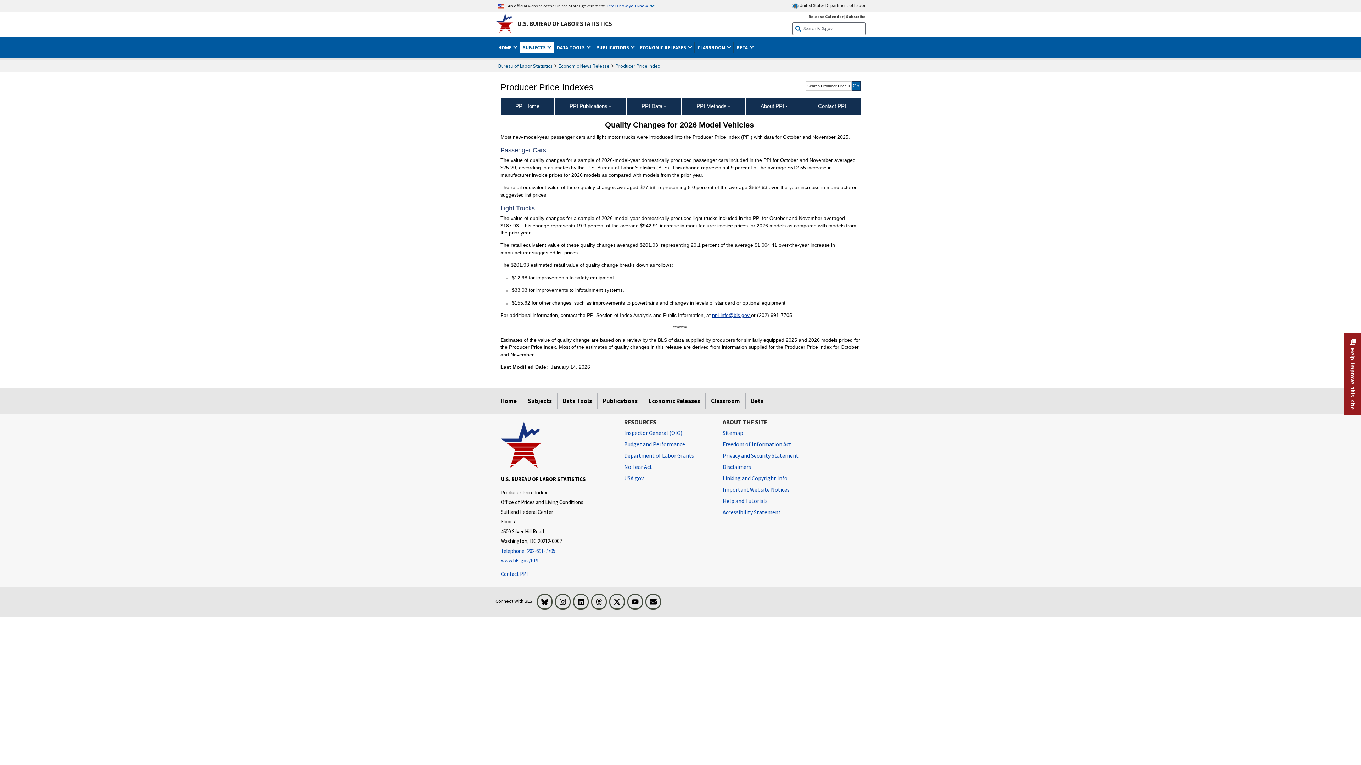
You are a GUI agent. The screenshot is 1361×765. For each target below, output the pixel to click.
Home (509, 401)
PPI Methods (711, 106)
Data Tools (577, 401)
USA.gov (634, 478)
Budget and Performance (654, 444)
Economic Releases (674, 401)
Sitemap (733, 432)
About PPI (772, 106)
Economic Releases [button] (663, 47)
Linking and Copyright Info (755, 478)
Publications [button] (613, 47)
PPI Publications (588, 106)
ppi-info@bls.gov (731, 315)
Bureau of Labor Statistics (525, 66)
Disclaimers (737, 466)
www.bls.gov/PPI (519, 560)
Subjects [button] (535, 47)
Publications (620, 401)
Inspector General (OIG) (653, 432)
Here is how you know (627, 5)
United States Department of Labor (832, 5)
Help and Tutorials (745, 500)
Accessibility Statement (752, 512)
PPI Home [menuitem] (527, 106)
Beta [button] (742, 47)
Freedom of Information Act (757, 444)
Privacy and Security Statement (761, 455)
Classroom (725, 401)
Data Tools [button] (571, 47)
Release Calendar (826, 16)
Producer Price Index (638, 66)
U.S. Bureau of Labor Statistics (564, 24)
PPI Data (652, 106)
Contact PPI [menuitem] (832, 106)
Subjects (540, 401)
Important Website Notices (756, 489)
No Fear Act (638, 466)
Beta (757, 401)
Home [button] (505, 47)
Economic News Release (584, 66)
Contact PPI (514, 574)
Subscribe (856, 16)
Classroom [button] (712, 47)
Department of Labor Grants (659, 455)
